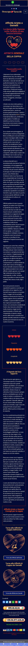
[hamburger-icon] (25, 11)
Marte (18, 114)
